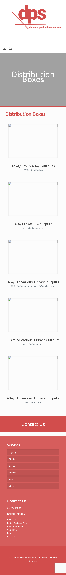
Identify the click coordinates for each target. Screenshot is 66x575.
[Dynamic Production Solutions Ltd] (33, 25)
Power (12, 479)
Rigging (12, 459)
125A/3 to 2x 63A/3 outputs (33, 166)
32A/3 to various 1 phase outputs (33, 282)
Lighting (12, 452)
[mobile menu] (61, 6)
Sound (12, 466)
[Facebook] (33, 566)
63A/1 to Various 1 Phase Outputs (33, 340)
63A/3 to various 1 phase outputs (33, 398)
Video (11, 486)
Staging (12, 472)
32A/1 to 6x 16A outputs (33, 224)
